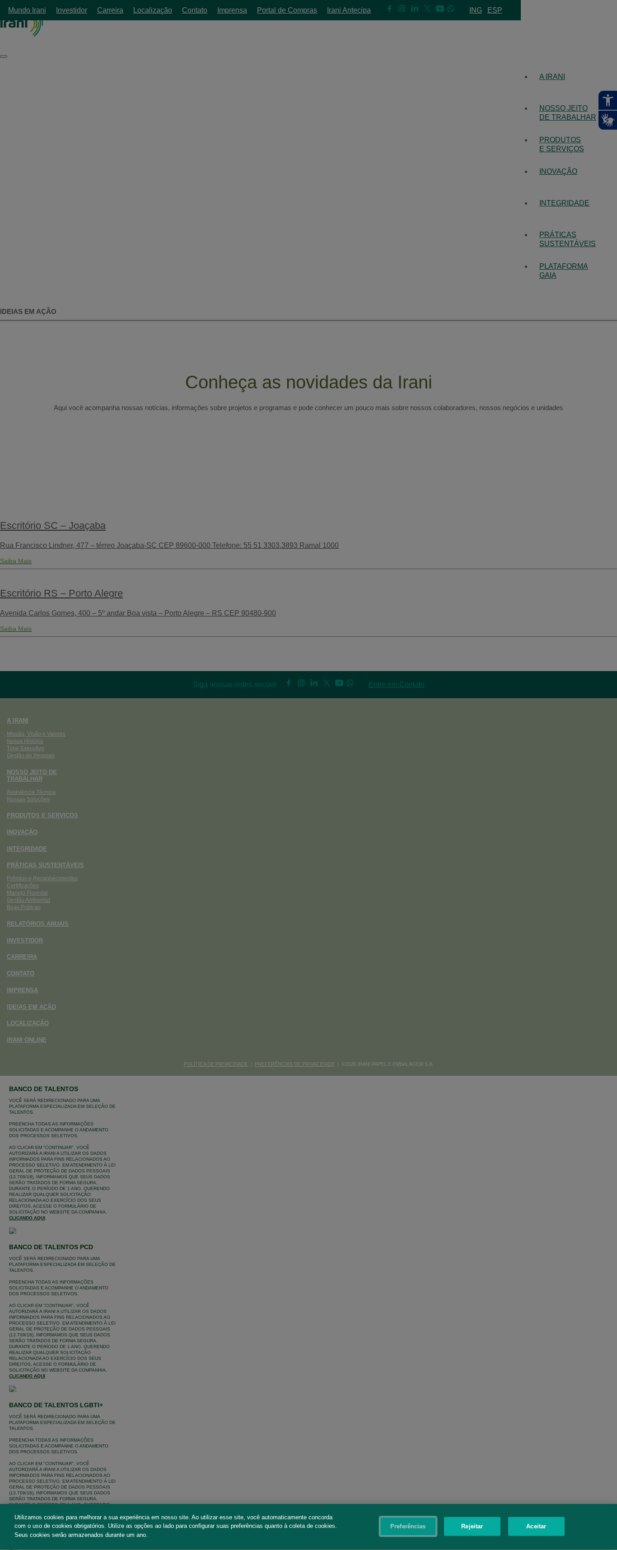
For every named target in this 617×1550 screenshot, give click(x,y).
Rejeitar (472, 1526)
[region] (308, 1527)
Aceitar (536, 1526)
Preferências (408, 1526)
